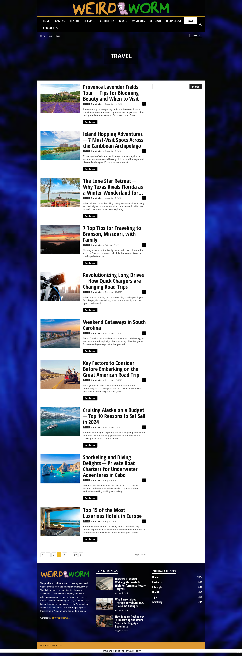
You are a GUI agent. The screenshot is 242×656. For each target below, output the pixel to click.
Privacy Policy (133, 650)
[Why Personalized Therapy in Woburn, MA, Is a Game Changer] (104, 604)
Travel (190, 21)
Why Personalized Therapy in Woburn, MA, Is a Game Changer (129, 602)
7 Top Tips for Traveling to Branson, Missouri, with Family (112, 234)
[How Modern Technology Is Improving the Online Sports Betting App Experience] (104, 621)
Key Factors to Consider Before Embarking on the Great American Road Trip (111, 369)
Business (157, 582)
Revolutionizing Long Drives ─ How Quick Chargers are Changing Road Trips (113, 280)
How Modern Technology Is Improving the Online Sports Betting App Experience (130, 621)
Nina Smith (96, 104)
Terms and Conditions (112, 650)
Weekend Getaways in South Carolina (114, 325)
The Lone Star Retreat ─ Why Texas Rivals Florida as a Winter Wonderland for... (113, 186)
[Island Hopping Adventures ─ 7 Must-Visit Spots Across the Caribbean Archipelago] (60, 145)
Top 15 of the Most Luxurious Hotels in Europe (112, 513)
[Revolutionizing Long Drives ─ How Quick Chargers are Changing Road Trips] (60, 286)
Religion (155, 21)
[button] (200, 24)
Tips (154, 597)
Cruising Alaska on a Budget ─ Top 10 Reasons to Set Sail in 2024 (114, 416)
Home (46, 21)
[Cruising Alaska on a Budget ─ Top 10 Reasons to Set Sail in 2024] (60, 421)
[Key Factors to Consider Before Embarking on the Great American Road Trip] (60, 374)
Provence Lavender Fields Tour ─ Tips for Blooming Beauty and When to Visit (111, 92)
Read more (90, 122)
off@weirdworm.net (61, 618)
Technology (173, 21)
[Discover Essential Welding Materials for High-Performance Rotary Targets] (104, 583)
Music (123, 21)
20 (75, 555)
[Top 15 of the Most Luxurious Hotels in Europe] (60, 521)
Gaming (60, 21)
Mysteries (138, 21)
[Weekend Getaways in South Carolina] (60, 333)
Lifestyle (89, 21)
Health (74, 21)
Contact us (50, 28)
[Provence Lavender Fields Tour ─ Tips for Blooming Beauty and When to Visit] (60, 98)
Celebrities (107, 21)
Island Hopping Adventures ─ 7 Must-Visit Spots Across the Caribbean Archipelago (113, 140)
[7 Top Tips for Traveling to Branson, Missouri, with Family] (60, 239)
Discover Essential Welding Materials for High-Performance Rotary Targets (130, 584)
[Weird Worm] (121, 8)
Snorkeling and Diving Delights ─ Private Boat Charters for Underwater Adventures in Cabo (110, 466)
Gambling (157, 602)
